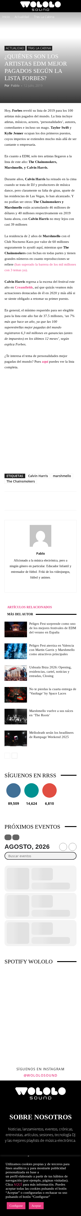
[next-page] (14, 755)
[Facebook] (31, 586)
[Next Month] (72, 847)
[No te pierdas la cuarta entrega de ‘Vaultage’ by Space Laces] (15, 695)
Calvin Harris (38, 476)
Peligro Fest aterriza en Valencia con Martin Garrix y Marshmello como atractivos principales (52, 650)
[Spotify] (50, 586)
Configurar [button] (16, 1205)
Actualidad (22, 17)
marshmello (62, 476)
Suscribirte (49, 785)
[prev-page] (7, 755)
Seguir (13, 785)
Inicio (6, 17)
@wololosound (41, 1075)
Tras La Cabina (44, 17)
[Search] (74, 6)
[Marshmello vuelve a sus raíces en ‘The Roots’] (15, 716)
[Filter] (7, 837)
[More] (60, 500)
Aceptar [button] (36, 1205)
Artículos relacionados (29, 607)
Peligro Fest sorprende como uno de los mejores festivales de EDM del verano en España (52, 628)
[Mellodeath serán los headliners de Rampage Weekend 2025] (15, 738)
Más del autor (20, 614)
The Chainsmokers (21, 481)
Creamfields (24, 287)
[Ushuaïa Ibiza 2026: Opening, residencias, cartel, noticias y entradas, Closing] (15, 673)
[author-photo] (40, 547)
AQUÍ (18, 1184)
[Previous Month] (63, 847)
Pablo (15, 85)
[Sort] (15, 837)
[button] (7, 6)
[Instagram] (40, 586)
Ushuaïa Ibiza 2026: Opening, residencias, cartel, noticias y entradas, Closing (50, 671)
